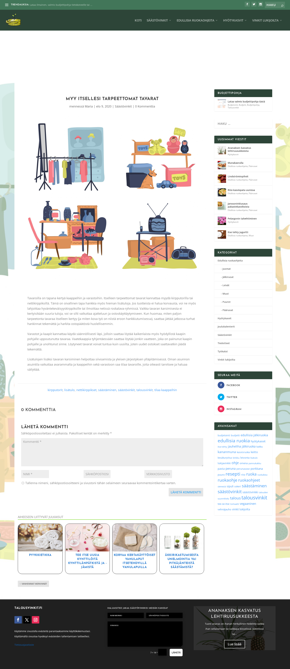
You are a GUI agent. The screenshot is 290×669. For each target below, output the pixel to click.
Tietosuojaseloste (24, 644)
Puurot (227, 301)
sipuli (230, 486)
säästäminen (107, 390)
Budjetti (242, 104)
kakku (259, 446)
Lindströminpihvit (238, 176)
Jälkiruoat (228, 277)
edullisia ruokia (234, 440)
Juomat (227, 268)
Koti (138, 20)
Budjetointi (233, 104)
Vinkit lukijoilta (265, 20)
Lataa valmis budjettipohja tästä (246, 101)
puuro (221, 474)
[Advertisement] (145, 64)
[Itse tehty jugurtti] (222, 234)
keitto (254, 452)
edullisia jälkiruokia (254, 435)
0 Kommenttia (145, 106)
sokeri (237, 486)
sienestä (222, 486)
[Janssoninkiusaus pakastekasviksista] (222, 206)
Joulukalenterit (226, 326)
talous (235, 497)
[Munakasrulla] (222, 165)
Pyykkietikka (40, 555)
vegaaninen (248, 504)
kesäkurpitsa (225, 457)
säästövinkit (126, 390)
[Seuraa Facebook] (18, 619)
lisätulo (69, 390)
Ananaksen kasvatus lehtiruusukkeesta (239, 149)
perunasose (243, 468)
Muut (251, 235)
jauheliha (234, 446)
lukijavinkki (224, 463)
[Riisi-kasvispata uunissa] (222, 192)
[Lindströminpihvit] (222, 178)
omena (244, 463)
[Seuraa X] (27, 619)
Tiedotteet (224, 343)
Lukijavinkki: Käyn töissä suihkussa (49, 4)
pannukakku (255, 463)
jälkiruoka (249, 446)
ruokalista (262, 474)
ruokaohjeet (249, 480)
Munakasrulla (235, 162)
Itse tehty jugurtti (238, 232)
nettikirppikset (86, 390)
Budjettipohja (253, 104)
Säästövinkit (157, 20)
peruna (231, 468)
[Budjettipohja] (222, 104)
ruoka (251, 474)
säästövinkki (250, 492)
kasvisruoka (243, 452)
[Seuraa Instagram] (35, 619)
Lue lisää (234, 644)
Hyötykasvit (233, 20)
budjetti (235, 435)
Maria (89, 106)
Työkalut (223, 351)
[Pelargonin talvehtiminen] (222, 221)
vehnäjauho (224, 509)
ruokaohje (227, 480)
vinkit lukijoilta (241, 509)
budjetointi (224, 435)
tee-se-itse (223, 503)
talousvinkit (144, 390)
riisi (243, 474)
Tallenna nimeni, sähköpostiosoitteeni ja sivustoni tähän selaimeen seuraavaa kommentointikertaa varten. (100, 483)
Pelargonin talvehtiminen (242, 218)
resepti (233, 474)
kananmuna (227, 452)
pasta (221, 469)
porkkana (257, 469)
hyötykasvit (258, 441)
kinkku (236, 457)
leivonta (245, 457)
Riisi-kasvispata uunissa (241, 190)
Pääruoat (253, 166)
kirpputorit (55, 390)
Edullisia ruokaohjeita (195, 20)
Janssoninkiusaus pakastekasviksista (238, 205)
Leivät (226, 285)
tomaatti (234, 503)
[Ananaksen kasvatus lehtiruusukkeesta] (222, 150)
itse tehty (222, 446)
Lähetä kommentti (186, 492)
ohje (235, 462)
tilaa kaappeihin (165, 390)
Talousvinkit (233, 107)
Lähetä (176, 652)
